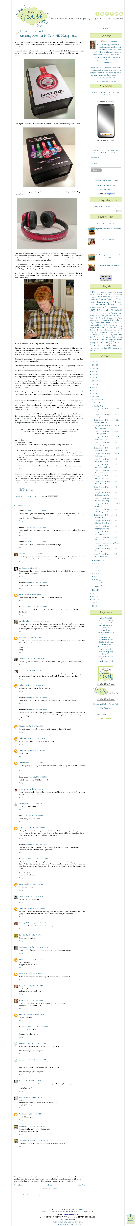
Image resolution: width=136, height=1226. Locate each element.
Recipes (108, 337)
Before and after (101, 294)
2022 (94, 368)
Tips (106, 348)
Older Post (81, 1185)
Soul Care (103, 342)
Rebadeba (22, 726)
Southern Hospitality (105, 652)
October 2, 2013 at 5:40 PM (37, 697)
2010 (94, 596)
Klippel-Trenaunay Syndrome (109, 330)
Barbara (21, 685)
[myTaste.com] (106, 708)
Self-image (109, 339)
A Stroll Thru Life (106, 618)
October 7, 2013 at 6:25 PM (33, 959)
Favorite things (106, 313)
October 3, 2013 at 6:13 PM (36, 908)
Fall (106, 310)
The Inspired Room (106, 642)
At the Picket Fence (106, 620)
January (97, 586)
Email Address (95, 157)
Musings (93, 334)
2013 (94, 397)
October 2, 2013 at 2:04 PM (31, 568)
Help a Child (101, 714)
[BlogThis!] (51, 496)
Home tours (111, 322)
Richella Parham (25, 621)
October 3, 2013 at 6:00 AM (32, 803)
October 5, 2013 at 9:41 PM (32, 935)
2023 (94, 365)
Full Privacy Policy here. (68, 1225)
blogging (93, 297)
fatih (97, 313)
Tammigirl (23, 923)
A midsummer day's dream (105, 250)
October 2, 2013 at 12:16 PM (36, 511)
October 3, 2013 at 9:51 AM (37, 844)
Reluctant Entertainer (105, 647)
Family (118, 310)
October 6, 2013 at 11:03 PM (38, 947)
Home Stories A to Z (106, 637)
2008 (94, 603)
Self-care (95, 339)
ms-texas (22, 1043)
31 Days (93, 292)
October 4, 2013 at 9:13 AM (36, 923)
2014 (94, 394)
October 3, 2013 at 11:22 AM (33, 884)
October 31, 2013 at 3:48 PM (32, 1097)
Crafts (104, 299)
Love (91, 332)
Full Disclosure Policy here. (68, 1222)
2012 (94, 590)
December (98, 400)
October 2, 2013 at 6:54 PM (36, 738)
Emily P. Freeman (105, 635)
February (97, 583)
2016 (94, 387)
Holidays (118, 320)
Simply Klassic (76, 1209)
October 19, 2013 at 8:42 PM (33, 1000)
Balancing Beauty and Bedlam (106, 623)
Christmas (105, 296)
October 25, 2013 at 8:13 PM (35, 1015)
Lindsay (21, 896)
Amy (20, 1081)
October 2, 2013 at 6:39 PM (35, 726)
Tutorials (115, 348)
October (97, 406)
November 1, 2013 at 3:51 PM (38, 1126)
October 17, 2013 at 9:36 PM (33, 986)
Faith (92, 310)
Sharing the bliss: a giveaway (108, 265)
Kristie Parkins (24, 974)
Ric (20, 1114)
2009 (94, 600)
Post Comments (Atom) (31, 1195)
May (96, 573)
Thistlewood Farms (106, 656)
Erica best (22, 1015)
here (25, 418)
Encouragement (95, 307)
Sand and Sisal (106, 649)
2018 (94, 381)
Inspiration (94, 327)
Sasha (21, 803)
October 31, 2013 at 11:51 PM (32, 1114)
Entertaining (112, 307)
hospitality (113, 325)
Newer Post (18, 1185)
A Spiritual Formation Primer (108, 292)
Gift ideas (101, 316)
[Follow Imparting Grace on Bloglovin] (105, 195)
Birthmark (115, 294)
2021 (94, 371)
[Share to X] (53, 496)
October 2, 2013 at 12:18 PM (36, 541)
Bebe (20, 935)
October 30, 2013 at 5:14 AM (38, 1027)
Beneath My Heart (105, 625)
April (96, 576)
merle (21, 959)
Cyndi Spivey (106, 630)
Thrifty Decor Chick (106, 661)
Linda (21, 554)
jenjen (21, 595)
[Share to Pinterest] (57, 496)
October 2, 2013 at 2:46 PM (37, 582)
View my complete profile (106, 81)
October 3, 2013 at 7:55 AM (33, 816)
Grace (110, 316)
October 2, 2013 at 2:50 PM (33, 595)
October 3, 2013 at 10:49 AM (38, 859)
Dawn (21, 671)
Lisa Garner (23, 1126)
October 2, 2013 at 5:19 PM (34, 685)
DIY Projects (104, 304)
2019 (94, 378)
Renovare (119, 337)
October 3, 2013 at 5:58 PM (34, 896)
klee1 (21, 638)
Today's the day (108, 239)
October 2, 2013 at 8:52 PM (36, 750)
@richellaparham (106, 189)
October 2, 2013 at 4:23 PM (33, 671)
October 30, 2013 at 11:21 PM (36, 1043)
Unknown (22, 738)
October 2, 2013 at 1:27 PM (32, 554)
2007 (94, 606)
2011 (94, 593)
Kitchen (92, 330)
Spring (115, 346)
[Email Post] (46, 496)
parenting (118, 334)
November (98, 403)
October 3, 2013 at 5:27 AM (38, 789)
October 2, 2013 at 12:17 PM (36, 527)
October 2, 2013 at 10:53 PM (37, 777)
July (95, 567)
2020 (94, 374)
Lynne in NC (23, 789)
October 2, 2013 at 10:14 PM (34, 763)
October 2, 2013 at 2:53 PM (43, 621)
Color (117, 297)
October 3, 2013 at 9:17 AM (36, 828)
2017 (94, 384)
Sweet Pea (105, 654)
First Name (94, 163)
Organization (106, 335)
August (97, 564)
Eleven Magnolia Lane (106, 632)
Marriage (101, 332)
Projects (97, 337)
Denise (21, 763)
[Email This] (49, 496)
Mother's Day (114, 332)
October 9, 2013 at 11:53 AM (39, 974)
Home (49, 1185)
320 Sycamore (106, 659)
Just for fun (111, 327)
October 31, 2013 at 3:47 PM (32, 1081)
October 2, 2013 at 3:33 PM (35, 659)
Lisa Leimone (23, 947)
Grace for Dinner (106, 318)
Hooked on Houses (106, 640)
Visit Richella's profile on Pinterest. (105, 180)
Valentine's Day (94, 351)
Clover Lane (106, 628)
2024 (94, 362)
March (96, 580)
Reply (21, 521)
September (98, 560)
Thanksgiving (95, 348)
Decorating (103, 302)
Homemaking (95, 325)
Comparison (94, 299)
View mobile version (49, 1189)
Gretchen (22, 659)
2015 (94, 390)
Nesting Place (106, 644)
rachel (21, 884)
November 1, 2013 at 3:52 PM (38, 1140)
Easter (116, 305)
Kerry (21, 986)
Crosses (112, 299)
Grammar (105, 320)
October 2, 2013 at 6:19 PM (37, 709)
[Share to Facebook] (55, 496)
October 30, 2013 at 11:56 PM (36, 1060)
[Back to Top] (131, 1219)
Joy (20, 568)
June (96, 570)
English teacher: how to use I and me (108, 229)
